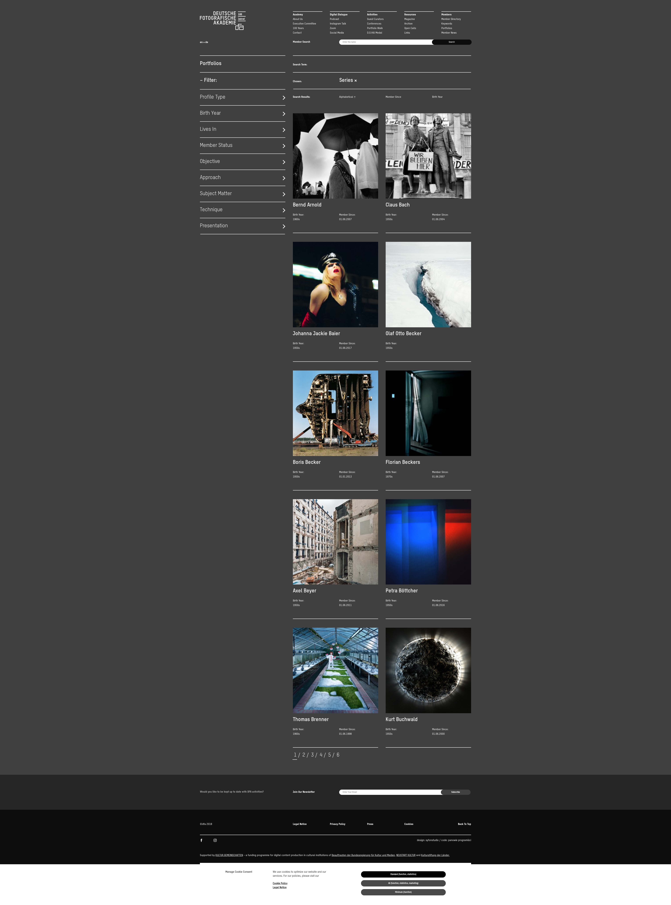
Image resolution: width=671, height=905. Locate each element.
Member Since (393, 97)
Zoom (333, 28)
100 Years (298, 28)
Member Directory (451, 19)
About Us (298, 19)
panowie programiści (459, 840)
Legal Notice (280, 887)
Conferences (374, 23)
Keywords (446, 23)
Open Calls (410, 28)
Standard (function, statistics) (403, 874)
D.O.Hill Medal (374, 32)
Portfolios (446, 28)
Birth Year (437, 97)
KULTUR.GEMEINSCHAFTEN (229, 855)
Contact (297, 32)
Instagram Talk (338, 23)
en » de (204, 42)
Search (452, 42)
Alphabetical (346, 97)
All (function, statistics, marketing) (403, 883)
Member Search (301, 42)
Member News (449, 32)
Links (407, 32)
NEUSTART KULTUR (406, 855)
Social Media (337, 32)
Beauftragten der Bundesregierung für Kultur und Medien (363, 855)
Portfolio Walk (375, 28)
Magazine (409, 19)
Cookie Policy (280, 883)
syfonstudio (432, 840)
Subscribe (455, 792)
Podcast (334, 19)
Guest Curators (375, 19)
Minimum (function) (403, 892)
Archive (408, 23)
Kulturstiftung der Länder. (435, 855)
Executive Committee (304, 23)
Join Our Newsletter (304, 792)
